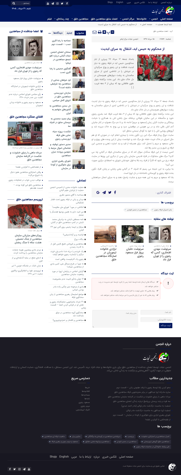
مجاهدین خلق (81, 19)
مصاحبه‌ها (85, 394)
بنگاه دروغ (79, 239)
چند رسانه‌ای (62, 19)
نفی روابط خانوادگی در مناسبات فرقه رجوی (152, 446)
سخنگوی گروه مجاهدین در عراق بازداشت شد (70, 314)
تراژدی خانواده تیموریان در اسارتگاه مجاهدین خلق (106, 254)
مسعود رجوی (84, 402)
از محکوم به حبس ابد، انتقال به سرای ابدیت (132, 49)
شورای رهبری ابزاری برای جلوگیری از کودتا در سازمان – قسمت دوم (142, 414)
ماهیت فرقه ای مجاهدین (55, 436)
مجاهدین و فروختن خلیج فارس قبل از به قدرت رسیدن (67, 245)
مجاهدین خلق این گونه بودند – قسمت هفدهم (28, 186)
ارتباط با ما (152, 2)
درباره (97, 457)
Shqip (110, 2)
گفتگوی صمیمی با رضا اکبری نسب (60, 70)
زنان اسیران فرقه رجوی (163, 209)
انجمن (154, 19)
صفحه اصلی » (146, 24)
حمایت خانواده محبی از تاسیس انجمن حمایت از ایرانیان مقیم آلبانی (67, 189)
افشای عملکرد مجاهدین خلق (26, 117)
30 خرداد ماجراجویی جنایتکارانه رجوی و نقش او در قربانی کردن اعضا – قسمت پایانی (68, 304)
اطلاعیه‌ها (86, 391)
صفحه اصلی (166, 19)
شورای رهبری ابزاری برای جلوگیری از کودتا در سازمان (61, 164)
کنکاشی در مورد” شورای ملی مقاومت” (68, 207)
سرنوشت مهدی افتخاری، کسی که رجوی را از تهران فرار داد (161, 254)
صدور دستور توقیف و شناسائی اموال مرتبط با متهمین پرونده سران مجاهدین (60, 150)
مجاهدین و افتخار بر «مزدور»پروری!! (68, 320)
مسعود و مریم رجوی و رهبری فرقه (65, 441)
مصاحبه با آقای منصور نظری (72, 195)
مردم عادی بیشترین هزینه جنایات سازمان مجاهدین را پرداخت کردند (27, 251)
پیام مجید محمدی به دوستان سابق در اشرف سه (60, 122)
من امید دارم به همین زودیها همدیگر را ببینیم (67, 213)
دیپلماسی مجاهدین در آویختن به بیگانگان (104, 436)
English (119, 2)
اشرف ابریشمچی (83, 409)
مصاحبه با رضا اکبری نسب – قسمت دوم (61, 42)
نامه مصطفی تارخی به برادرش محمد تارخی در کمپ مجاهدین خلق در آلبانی (67, 221)
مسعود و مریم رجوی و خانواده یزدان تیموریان (26, 104)
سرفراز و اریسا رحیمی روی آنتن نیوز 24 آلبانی (67, 228)
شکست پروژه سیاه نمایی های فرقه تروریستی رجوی (61, 135)
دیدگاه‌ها (57, 33)
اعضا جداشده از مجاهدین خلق (26, 33)
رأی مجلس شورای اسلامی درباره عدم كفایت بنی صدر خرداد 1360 (26, 96)
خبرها (87, 387)
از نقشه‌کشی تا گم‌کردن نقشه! (29, 167)
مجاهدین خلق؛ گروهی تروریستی (156, 441)
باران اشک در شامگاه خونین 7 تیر (27, 265)
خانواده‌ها (142, 19)
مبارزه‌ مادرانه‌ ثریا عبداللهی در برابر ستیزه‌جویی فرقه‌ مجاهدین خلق (142, 392)
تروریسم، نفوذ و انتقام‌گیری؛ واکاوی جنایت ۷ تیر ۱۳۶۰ (27, 272)
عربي (129, 2)
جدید (69, 33)
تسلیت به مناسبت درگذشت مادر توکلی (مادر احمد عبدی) (146, 405)
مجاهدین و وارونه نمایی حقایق (97, 441)
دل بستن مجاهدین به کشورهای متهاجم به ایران (60, 109)
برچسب (131, 436)
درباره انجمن (166, 2)
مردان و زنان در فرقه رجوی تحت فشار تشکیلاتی (67, 201)
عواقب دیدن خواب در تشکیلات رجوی (25, 180)
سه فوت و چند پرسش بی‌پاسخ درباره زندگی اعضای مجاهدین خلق (142, 401)
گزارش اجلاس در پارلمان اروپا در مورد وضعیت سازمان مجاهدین (68, 273)
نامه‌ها (87, 398)
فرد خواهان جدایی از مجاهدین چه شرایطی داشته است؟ (60, 83)
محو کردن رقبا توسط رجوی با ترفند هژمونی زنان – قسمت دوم (143, 387)
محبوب (80, 33)
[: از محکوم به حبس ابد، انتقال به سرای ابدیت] (95, 32)
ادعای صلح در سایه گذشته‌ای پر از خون (27, 259)
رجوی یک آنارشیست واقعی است (69, 259)
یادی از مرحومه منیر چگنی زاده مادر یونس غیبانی (68, 288)
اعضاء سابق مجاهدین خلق (104, 19)
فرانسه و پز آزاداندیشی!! (73, 234)
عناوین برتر (76, 436)
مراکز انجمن (128, 19)
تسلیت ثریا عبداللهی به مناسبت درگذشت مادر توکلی (148, 410)
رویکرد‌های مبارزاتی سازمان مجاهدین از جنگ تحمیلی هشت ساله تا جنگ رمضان (28, 239)
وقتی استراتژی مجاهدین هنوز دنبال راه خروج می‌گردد (26, 174)
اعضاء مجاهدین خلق (160, 31)
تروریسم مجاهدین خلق (29, 199)
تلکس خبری (139, 2)
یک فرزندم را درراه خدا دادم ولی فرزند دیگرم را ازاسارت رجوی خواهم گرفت (67, 253)
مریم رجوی (85, 405)
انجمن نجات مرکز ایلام (129, 39)
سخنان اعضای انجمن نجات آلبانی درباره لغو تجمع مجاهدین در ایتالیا (60, 57)
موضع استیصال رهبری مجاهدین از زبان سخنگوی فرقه (67, 296)
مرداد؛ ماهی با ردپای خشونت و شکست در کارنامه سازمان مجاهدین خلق (26, 156)
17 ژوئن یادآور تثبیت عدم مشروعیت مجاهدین (68, 280)
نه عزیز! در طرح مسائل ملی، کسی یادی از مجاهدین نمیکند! (67, 265)
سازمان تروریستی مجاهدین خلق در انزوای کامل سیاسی (62, 96)
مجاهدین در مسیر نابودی (137, 209)
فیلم (49, 19)
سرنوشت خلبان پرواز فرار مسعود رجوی (134, 252)
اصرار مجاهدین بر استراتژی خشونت (155, 436)
